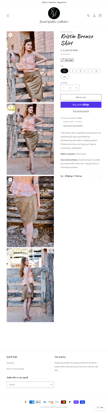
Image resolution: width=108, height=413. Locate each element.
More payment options (81, 111)
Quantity (64, 83)
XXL (65, 77)
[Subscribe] (51, 385)
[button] (8, 16)
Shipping (10, 363)
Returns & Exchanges (15, 369)
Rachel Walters (50, 407)
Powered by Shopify (61, 407)
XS (64, 71)
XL (97, 71)
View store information (73, 125)
